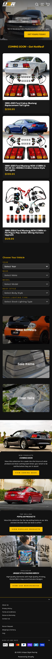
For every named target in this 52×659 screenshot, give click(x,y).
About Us (5, 605)
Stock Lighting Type (15, 297)
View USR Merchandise (26, 586)
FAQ (3, 633)
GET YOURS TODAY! (37, 34)
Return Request (7, 626)
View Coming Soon (26, 473)
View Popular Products (26, 529)
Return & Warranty (8, 615)
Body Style (9, 289)
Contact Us (6, 619)
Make (5, 271)
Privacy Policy (7, 608)
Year (5, 262)
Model (6, 280)
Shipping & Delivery (9, 630)
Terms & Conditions (9, 612)
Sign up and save (10, 640)
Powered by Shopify (26, 657)
